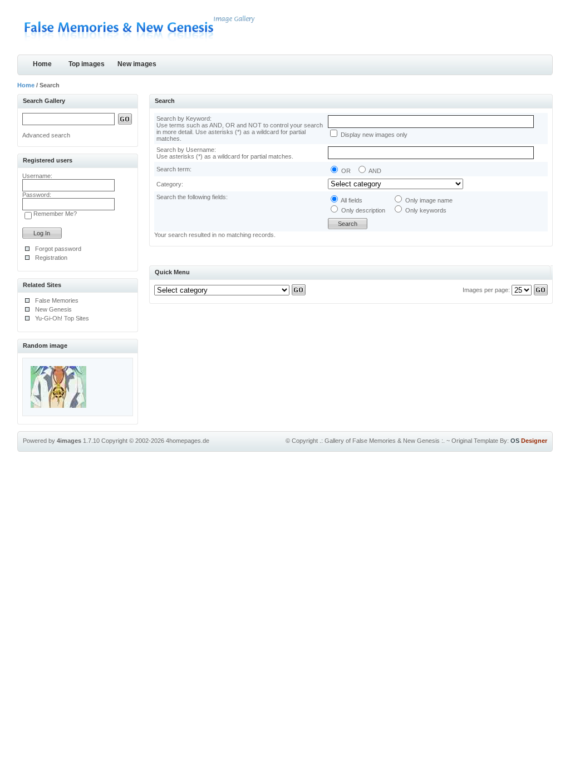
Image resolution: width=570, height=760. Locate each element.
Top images (86, 64)
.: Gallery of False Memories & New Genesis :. (382, 440)
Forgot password (58, 248)
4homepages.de (187, 440)
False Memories (56, 300)
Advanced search (46, 135)
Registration (51, 257)
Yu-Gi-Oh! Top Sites (62, 318)
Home (42, 64)
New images (136, 64)
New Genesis (53, 309)
